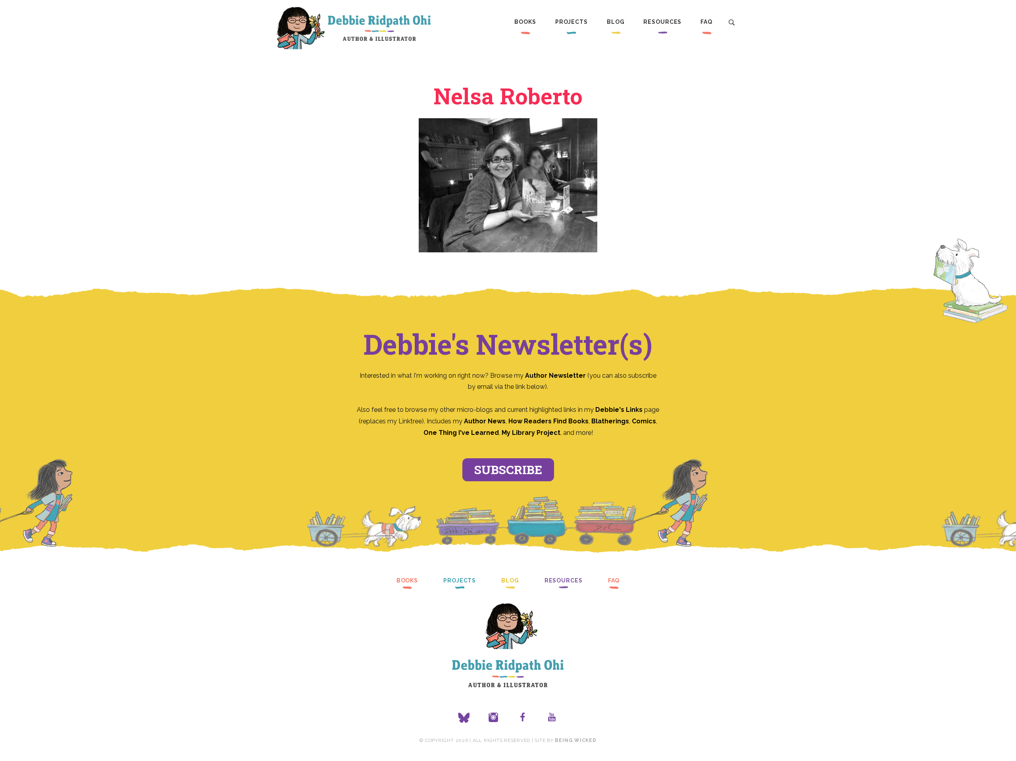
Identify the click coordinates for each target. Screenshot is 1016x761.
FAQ (706, 22)
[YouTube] (552, 718)
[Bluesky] (464, 718)
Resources (662, 22)
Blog (616, 22)
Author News (485, 421)
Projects (571, 22)
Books (525, 22)
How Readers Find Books (548, 421)
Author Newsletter (556, 375)
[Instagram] (493, 718)
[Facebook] (523, 718)
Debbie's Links (619, 409)
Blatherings (610, 421)
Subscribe (508, 469)
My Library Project (531, 432)
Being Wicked (575, 740)
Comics (644, 421)
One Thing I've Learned (461, 432)
